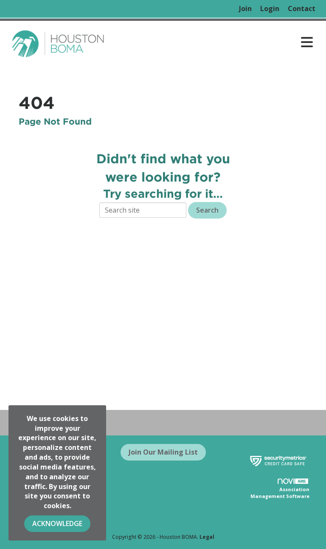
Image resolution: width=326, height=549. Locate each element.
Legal (207, 536)
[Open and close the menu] (213, 42)
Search (207, 210)
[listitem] (245, 9)
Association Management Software (279, 492)
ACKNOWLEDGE (57, 523)
